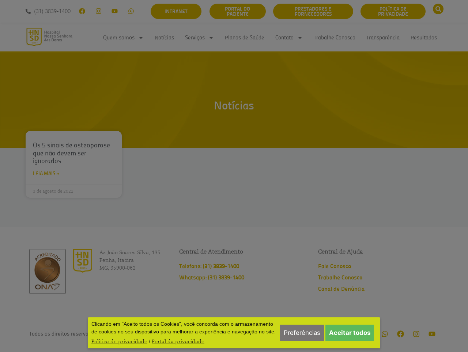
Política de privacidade (119, 341)
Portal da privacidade (178, 341)
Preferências (302, 332)
